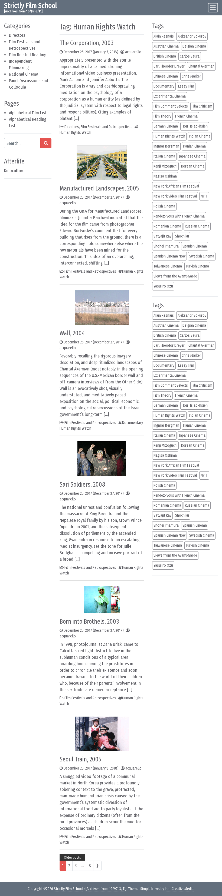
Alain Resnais (164, 36)
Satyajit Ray (162, 236)
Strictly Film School (30, 5)
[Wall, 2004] (102, 307)
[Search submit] (45, 143)
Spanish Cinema (194, 246)
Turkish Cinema (197, 266)
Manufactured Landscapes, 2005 (99, 188)
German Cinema (166, 126)
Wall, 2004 (72, 333)
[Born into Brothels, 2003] (102, 599)
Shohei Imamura (166, 246)
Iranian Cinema (194, 146)
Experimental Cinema (170, 96)
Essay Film (186, 86)
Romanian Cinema (167, 226)
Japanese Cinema (192, 156)
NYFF (204, 196)
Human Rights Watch (75, 132)
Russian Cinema (197, 226)
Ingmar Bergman (166, 146)
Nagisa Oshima (165, 176)
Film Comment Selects (171, 106)
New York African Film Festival (176, 186)
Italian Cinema (164, 156)
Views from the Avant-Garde (175, 276)
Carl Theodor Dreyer (169, 66)
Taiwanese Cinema (168, 266)
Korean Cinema (192, 166)
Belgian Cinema (194, 46)
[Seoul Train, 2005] (102, 733)
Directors (17, 35)
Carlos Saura (190, 56)
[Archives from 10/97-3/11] (106, 889)
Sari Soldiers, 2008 (82, 484)
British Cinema (165, 56)
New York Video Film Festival (175, 196)
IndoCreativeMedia (179, 889)
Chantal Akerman (201, 66)
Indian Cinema (199, 136)
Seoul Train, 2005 (80, 759)
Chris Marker (191, 76)
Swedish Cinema (201, 256)
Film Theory (162, 116)
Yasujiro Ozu (163, 286)
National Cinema (23, 74)
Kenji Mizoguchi (165, 166)
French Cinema (186, 116)
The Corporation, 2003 (86, 43)
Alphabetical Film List (28, 112)
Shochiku (182, 236)
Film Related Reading (27, 54)
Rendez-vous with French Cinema (179, 216)
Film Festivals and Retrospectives (106, 127)
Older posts (72, 857)
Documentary (132, 422)
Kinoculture (14, 170)
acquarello (133, 52)
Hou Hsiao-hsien (195, 126)
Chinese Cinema (166, 76)
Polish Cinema (164, 206)
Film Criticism (202, 106)
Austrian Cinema (166, 46)
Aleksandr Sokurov (192, 36)
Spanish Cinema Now (169, 256)
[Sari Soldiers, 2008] (101, 458)
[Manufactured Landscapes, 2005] (102, 162)
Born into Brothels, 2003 (89, 621)
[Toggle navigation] (213, 7)
